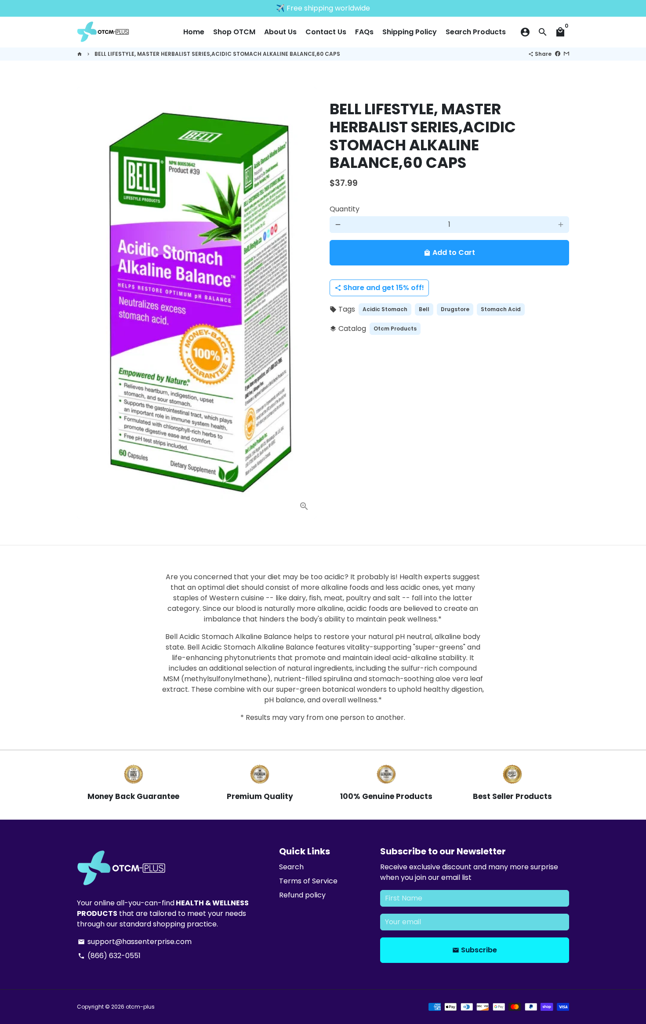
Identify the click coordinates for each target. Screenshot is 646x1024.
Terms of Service (308, 881)
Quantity (344, 209)
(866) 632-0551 (109, 956)
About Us (280, 32)
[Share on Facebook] (557, 54)
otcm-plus (140, 1006)
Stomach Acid (501, 309)
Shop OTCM (234, 32)
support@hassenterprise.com (135, 942)
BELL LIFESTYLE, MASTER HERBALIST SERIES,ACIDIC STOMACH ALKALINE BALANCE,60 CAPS (217, 54)
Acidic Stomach (385, 309)
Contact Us (325, 32)
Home (193, 32)
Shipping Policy (409, 32)
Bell (424, 309)
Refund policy (302, 895)
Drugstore (455, 309)
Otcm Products (395, 328)
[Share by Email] (566, 54)
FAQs (364, 32)
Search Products (476, 32)
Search (291, 867)
